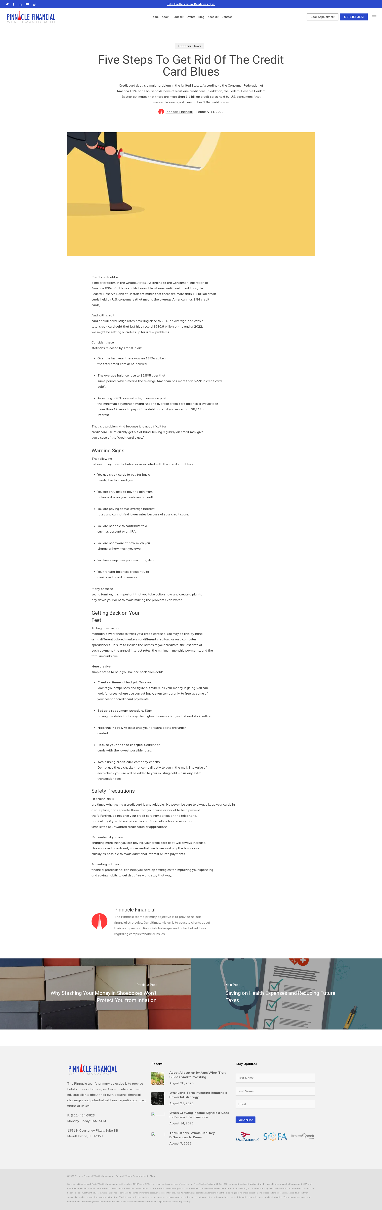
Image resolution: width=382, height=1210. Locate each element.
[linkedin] (20, 4)
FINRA (136, 1184)
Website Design (132, 1176)
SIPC (147, 1184)
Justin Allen (149, 1176)
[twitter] (7, 4)
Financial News (189, 46)
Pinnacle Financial (179, 112)
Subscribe (245, 1120)
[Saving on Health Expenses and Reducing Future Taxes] (286, 993)
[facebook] (14, 4)
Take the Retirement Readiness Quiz (191, 4)
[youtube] (27, 4)
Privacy (119, 1176)
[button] (374, 17)
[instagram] (34, 4)
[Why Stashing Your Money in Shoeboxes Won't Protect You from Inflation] (95, 993)
